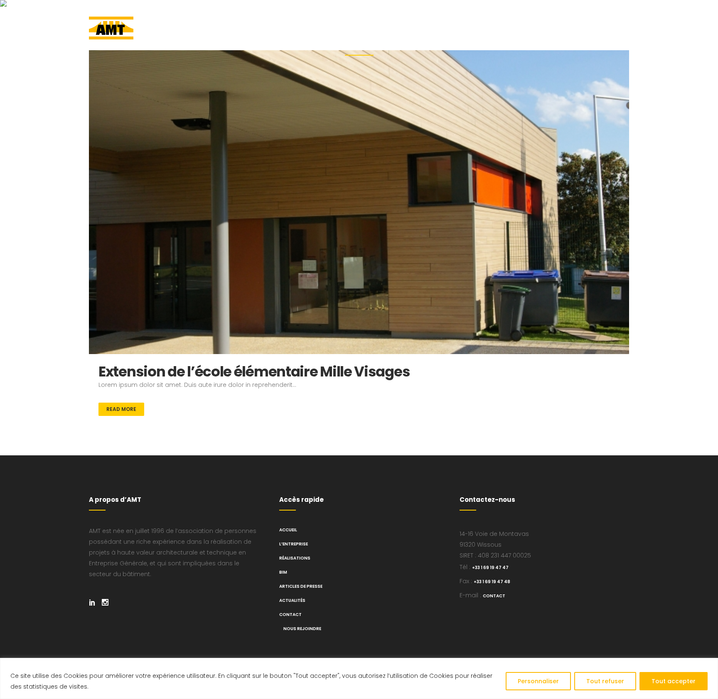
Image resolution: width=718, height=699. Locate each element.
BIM (283, 572)
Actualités (292, 600)
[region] (359, 678)
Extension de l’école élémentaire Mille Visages (254, 371)
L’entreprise (293, 544)
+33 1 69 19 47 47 (490, 568)
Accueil (288, 530)
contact (494, 596)
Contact (290, 614)
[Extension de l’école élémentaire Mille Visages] (359, 202)
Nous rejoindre (302, 629)
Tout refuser (605, 681)
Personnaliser (538, 681)
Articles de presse (300, 586)
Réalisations (294, 558)
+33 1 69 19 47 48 (492, 582)
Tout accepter (674, 681)
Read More (121, 409)
